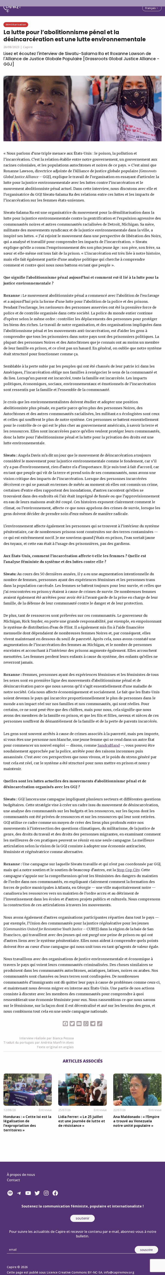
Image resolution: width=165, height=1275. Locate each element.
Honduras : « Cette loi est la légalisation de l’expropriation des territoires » (27, 1123)
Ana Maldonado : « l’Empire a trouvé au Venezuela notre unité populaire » (136, 1121)
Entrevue (45, 1110)
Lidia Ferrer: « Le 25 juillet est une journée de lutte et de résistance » (81, 1121)
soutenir (82, 1218)
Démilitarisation (16, 24)
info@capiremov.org (119, 1272)
